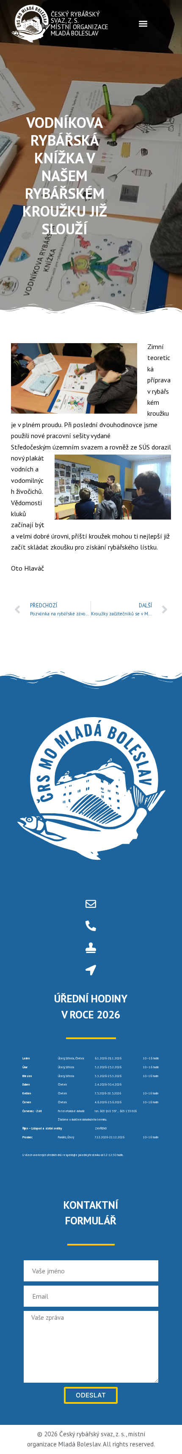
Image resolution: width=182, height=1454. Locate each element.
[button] (143, 23)
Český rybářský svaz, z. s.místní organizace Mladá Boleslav (79, 23)
